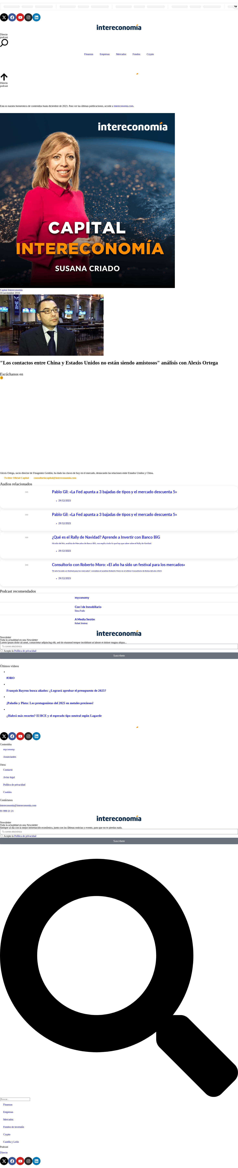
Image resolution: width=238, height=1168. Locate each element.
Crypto (150, 54)
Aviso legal (9, 777)
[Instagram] (28, 17)
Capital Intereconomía (11, 290)
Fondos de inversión (13, 1127)
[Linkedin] (36, 17)
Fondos (136, 54)
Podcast (4, 1146)
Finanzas (88, 54)
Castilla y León (11, 1141)
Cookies (7, 792)
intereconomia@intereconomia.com (18, 805)
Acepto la (20, 651)
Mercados (121, 54)
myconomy (9, 749)
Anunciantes (9, 756)
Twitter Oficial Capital (16, 478)
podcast (4, 37)
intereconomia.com (123, 106)
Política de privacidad (25, 651)
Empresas (105, 54)
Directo (4, 34)
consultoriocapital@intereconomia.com (55, 478)
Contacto (7, 769)
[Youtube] (20, 17)
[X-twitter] (4, 17)
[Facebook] (12, 17)
